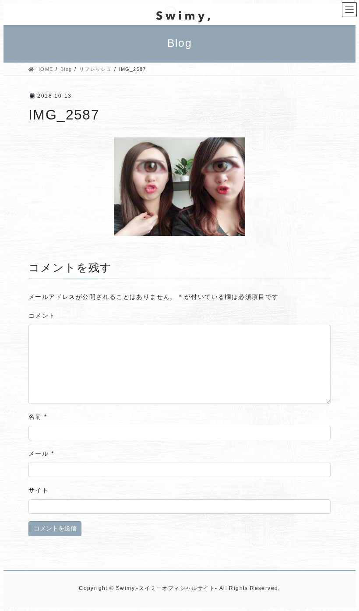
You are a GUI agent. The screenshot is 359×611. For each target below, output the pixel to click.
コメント (42, 315)
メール (41, 453)
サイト (38, 490)
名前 (37, 416)
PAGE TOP (341, 585)
